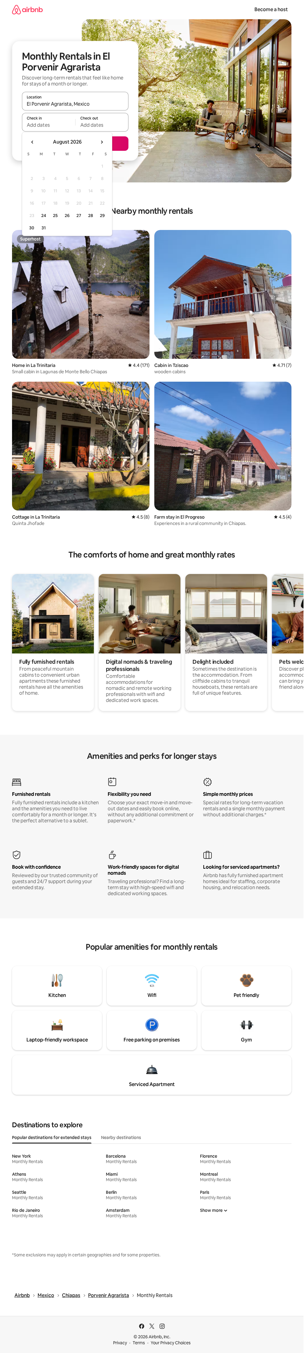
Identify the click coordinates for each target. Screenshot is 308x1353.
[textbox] (48, 125)
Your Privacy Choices (171, 1342)
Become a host (271, 9)
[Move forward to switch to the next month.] (101, 142)
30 (31, 228)
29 (102, 215)
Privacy (120, 1342)
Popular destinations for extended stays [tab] (51, 1137)
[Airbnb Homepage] (27, 9)
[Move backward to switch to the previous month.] (32, 142)
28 (90, 215)
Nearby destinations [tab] (121, 1137)
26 (67, 215)
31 (44, 228)
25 (55, 215)
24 (43, 215)
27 (78, 215)
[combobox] (75, 103)
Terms (139, 1342)
